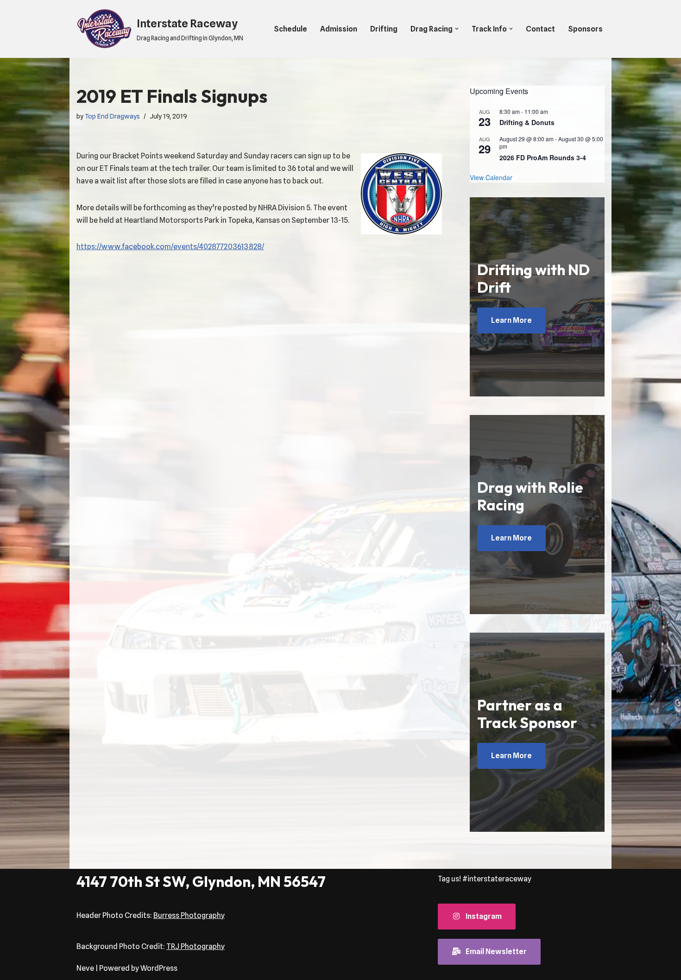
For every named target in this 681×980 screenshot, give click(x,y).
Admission (338, 29)
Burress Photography (189, 915)
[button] (457, 29)
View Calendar (491, 177)
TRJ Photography (195, 946)
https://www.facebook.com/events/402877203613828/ (170, 246)
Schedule (290, 29)
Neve (85, 968)
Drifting (383, 29)
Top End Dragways (112, 116)
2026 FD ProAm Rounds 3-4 (542, 157)
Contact (540, 29)
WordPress (158, 968)
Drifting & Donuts (527, 122)
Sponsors (585, 29)
